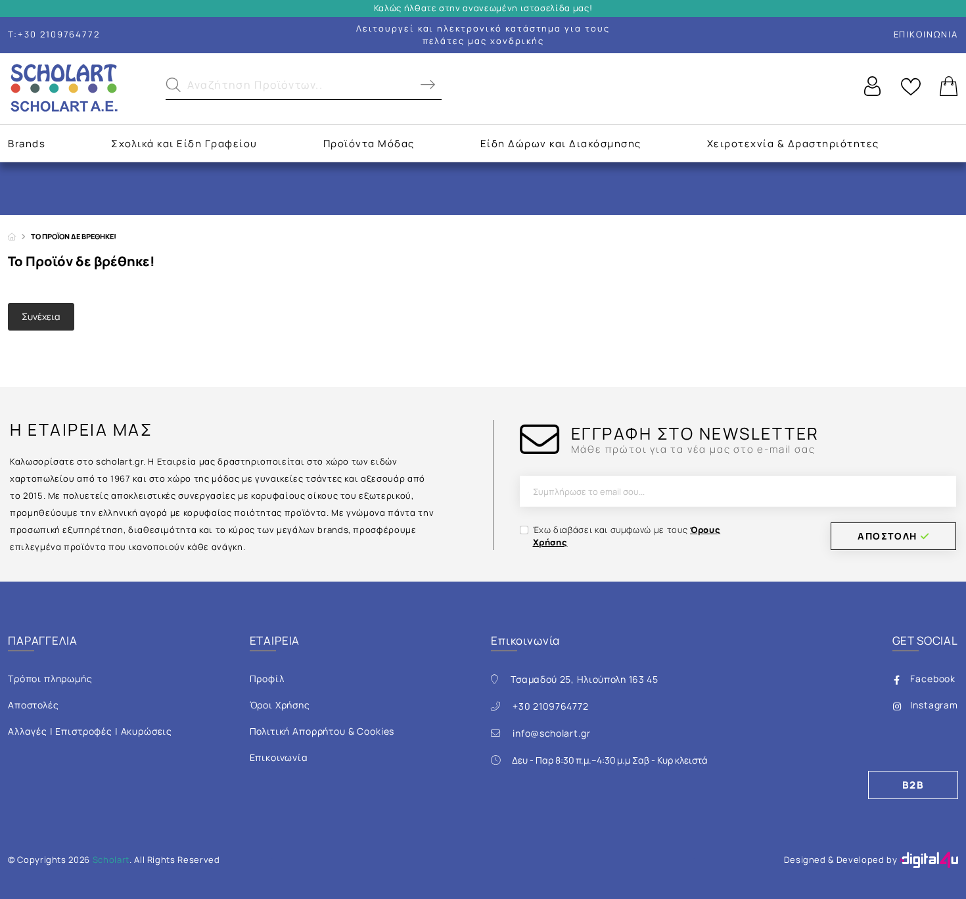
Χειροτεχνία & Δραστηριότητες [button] (793, 143)
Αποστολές (33, 705)
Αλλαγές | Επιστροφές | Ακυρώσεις (90, 731)
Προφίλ (267, 678)
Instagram (934, 705)
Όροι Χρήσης (280, 705)
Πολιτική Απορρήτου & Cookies (322, 731)
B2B (913, 785)
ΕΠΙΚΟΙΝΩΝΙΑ (926, 34)
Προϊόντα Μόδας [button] (369, 143)
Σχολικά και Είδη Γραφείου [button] (184, 143)
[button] (304, 88)
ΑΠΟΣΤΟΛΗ (887, 536)
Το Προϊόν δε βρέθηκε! (73, 236)
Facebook (932, 678)
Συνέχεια (41, 316)
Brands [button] (26, 143)
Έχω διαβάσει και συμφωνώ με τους (627, 536)
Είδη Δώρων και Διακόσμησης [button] (560, 143)
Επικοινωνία (279, 757)
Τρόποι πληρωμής (50, 678)
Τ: (54, 34)
